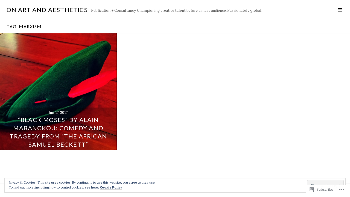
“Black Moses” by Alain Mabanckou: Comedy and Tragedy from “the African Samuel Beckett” (58, 132)
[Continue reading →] (58, 91)
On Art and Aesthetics (47, 9)
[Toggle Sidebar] (340, 10)
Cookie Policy (111, 187)
